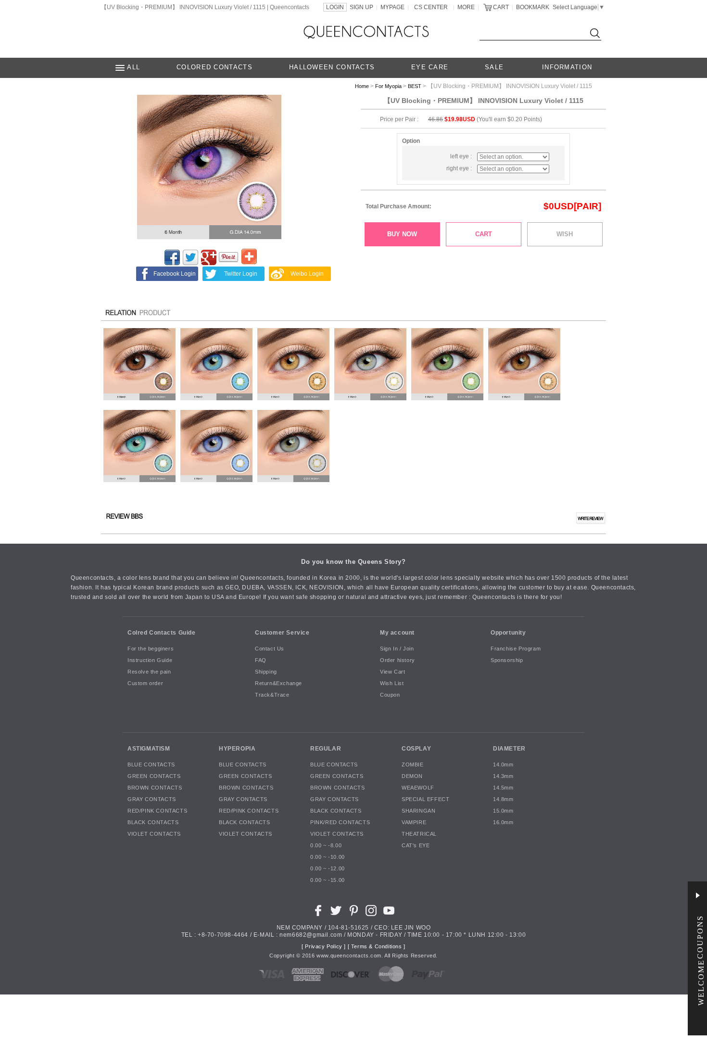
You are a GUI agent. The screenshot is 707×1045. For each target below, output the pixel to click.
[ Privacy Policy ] (324, 947)
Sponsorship (507, 660)
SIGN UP (361, 7)
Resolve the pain (149, 672)
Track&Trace (272, 695)
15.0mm (503, 811)
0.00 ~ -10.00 (327, 857)
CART (501, 7)
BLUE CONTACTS (151, 765)
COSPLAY (416, 748)
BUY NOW (402, 234)
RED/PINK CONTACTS (157, 811)
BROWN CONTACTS (154, 788)
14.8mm (503, 800)
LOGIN (335, 7)
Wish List (392, 684)
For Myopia (388, 86)
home (362, 86)
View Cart (392, 672)
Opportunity (508, 632)
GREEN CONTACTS (153, 776)
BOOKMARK (532, 7)
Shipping (266, 672)
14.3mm (503, 776)
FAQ (260, 660)
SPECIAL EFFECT (425, 800)
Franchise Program (516, 649)
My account (397, 632)
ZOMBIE (413, 765)
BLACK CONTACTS (152, 823)
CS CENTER (431, 7)
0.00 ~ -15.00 (327, 880)
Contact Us (269, 649)
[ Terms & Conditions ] (376, 947)
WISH (564, 234)
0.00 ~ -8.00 (325, 846)
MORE (466, 7)
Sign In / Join (397, 649)
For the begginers (150, 649)
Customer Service (282, 632)
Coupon (390, 695)
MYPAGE (392, 7)
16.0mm (503, 823)
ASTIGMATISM (148, 748)
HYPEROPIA (237, 748)
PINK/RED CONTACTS (340, 823)
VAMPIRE (414, 823)
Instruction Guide (149, 660)
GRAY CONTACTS (151, 800)
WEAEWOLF (418, 788)
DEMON (412, 776)
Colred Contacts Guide (161, 632)
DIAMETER (509, 748)
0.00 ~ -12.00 (327, 869)
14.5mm (503, 788)
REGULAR (325, 748)
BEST (414, 86)
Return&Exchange (278, 684)
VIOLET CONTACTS (154, 834)
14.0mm (503, 765)
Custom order (145, 684)
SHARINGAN (418, 811)
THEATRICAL (419, 834)
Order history (397, 660)
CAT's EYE (415, 846)
